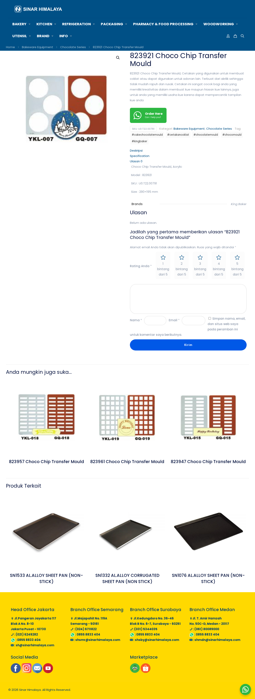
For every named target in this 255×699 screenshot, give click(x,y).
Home (10, 47)
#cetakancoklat (178, 135)
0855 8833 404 (29, 640)
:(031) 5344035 (145, 629)
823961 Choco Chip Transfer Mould (127, 461)
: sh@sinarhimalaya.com (34, 645)
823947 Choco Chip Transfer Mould (208, 461)
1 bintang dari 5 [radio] (163, 269)
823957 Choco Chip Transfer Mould (46, 461)
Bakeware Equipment (37, 47)
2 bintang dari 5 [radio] (182, 269)
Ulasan (136, 161)
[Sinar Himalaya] (38, 9)
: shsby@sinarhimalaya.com (156, 640)
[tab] (188, 150)
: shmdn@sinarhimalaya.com (216, 640)
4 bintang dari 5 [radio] (219, 269)
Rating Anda (141, 266)
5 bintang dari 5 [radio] (237, 269)
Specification (139, 156)
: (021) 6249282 (26, 634)
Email (174, 320)
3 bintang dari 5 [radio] (200, 269)
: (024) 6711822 (85, 629)
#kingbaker (139, 141)
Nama (136, 320)
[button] (118, 58)
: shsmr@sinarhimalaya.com (96, 640)
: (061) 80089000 (205, 629)
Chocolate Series (73, 47)
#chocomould (231, 135)
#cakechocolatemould (147, 135)
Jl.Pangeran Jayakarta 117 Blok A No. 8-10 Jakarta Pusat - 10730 (33, 623)
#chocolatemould (205, 135)
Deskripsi (136, 150)
